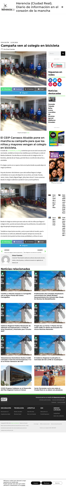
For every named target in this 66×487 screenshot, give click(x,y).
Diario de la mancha (59, 397)
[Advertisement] (33, 27)
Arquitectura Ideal (5, 414)
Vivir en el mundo (31, 414)
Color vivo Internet (15, 423)
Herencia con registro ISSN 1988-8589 (48, 427)
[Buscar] (63, 53)
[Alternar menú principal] (62, 7)
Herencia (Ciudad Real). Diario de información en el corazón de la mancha (37, 6)
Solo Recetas (30, 411)
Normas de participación (56, 424)
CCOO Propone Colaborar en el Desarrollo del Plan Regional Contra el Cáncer (16, 389)
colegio (28, 132)
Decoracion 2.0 (4, 411)
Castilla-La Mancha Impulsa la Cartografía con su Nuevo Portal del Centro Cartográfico (16, 295)
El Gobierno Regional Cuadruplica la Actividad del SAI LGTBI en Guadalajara (48, 358)
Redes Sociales (18, 411)
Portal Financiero (44, 414)
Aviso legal (36, 424)
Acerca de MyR (61, 402)
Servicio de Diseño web (58, 400)
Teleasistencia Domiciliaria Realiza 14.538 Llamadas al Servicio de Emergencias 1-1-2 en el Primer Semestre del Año (16, 359)
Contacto (53, 402)
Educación (5, 42)
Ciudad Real (57, 413)
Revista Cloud (17, 414)
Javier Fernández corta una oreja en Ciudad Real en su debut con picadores (48, 389)
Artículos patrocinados (45, 400)
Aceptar (36, 483)
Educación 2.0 (43, 411)
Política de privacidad (45, 424)
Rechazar (47, 483)
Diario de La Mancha (59, 416)
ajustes (22, 485)
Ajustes (58, 483)
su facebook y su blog (14, 151)
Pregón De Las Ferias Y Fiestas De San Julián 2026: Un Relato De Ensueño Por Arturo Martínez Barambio (48, 327)
